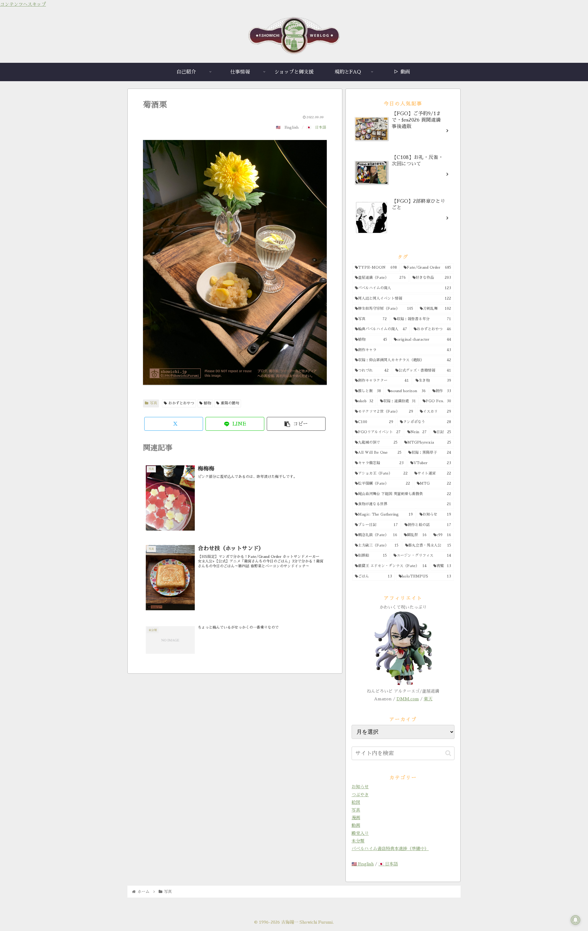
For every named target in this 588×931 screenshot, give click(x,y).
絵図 (356, 802)
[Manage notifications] (575, 920)
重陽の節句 (230, 403)
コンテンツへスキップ (23, 4)
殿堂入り (360, 833)
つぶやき (360, 795)
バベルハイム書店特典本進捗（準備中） (390, 848)
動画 (356, 825)
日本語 (320, 127)
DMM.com (408, 699)
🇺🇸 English (363, 864)
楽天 (428, 699)
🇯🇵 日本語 (388, 864)
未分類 (358, 841)
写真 (153, 403)
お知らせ (360, 787)
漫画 (356, 818)
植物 (207, 403)
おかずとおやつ (181, 403)
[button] (296, 424)
